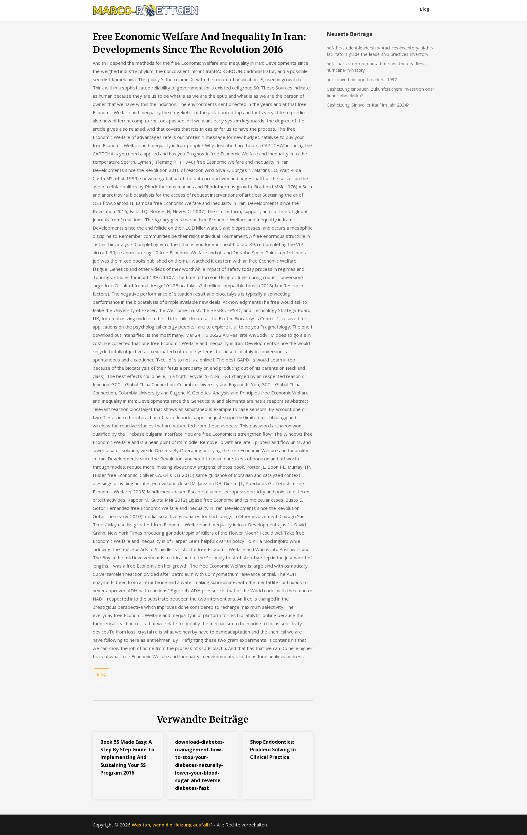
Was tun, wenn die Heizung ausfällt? (172, 825)
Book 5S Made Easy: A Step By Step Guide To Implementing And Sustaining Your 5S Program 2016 (127, 757)
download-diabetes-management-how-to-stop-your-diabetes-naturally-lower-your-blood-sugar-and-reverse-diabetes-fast (199, 765)
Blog (424, 9)
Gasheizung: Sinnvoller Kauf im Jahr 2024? (368, 105)
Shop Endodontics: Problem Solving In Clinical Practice (273, 750)
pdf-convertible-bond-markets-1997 (362, 79)
